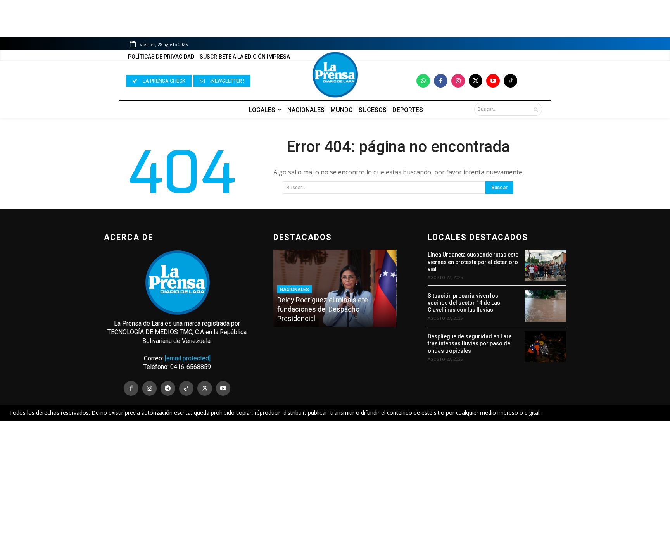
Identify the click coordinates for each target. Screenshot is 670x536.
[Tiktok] (510, 81)
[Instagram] (458, 81)
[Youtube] (493, 81)
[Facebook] (440, 81)
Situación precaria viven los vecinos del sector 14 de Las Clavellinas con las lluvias (464, 303)
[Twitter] (475, 81)
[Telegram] (168, 388)
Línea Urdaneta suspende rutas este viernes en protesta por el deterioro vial (473, 262)
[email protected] (188, 358)
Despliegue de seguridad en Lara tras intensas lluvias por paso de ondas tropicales (470, 343)
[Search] (536, 109)
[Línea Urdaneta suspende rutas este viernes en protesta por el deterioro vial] (545, 265)
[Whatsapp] (423, 81)
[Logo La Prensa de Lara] (335, 75)
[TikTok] (186, 388)
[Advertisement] (335, 478)
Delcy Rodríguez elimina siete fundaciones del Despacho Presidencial (322, 309)
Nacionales (294, 289)
